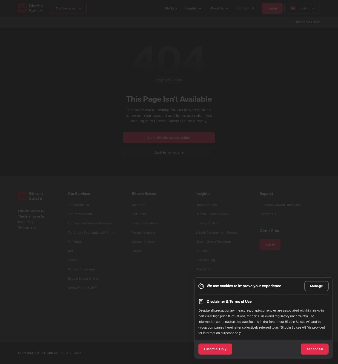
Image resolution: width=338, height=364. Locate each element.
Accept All (314, 349)
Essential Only (215, 349)
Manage (316, 286)
